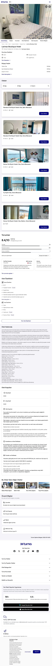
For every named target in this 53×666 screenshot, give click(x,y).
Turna (3, 44)
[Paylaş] (49, 6)
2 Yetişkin (32, 86)
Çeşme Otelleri (15, 44)
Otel (6, 44)
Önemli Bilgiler (43, 40)
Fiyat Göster (44, 113)
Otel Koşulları (34, 40)
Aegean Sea (22, 44)
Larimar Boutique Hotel (31, 44)
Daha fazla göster (5, 299)
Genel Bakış (4, 40)
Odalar (11, 40)
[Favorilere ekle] (46, 6)
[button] (26, 21)
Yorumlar (17, 40)
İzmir (10, 44)
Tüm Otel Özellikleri (26, 321)
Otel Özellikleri (25, 40)
